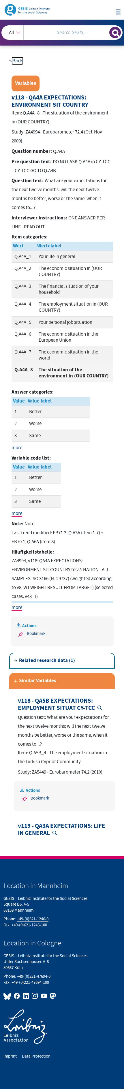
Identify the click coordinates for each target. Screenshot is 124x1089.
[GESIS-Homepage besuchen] (27, 9)
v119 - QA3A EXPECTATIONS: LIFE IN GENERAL (61, 829)
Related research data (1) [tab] (47, 660)
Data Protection (36, 1056)
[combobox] (62, 33)
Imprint (10, 1056)
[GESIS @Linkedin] (26, 995)
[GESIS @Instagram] (35, 995)
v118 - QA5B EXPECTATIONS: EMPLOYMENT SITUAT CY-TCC (56, 704)
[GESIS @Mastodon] (52, 995)
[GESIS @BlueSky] (8, 995)
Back (17, 61)
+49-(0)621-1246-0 (32, 919)
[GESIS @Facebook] (17, 995)
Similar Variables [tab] (37, 680)
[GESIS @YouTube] (44, 995)
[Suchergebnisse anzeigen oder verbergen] (115, 32)
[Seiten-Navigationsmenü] (118, 12)
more (17, 448)
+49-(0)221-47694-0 (33, 976)
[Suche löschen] (105, 32)
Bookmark (36, 633)
